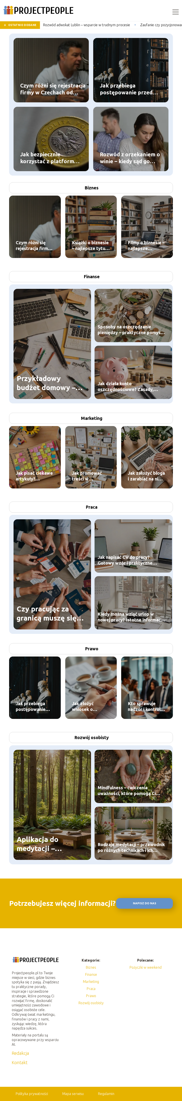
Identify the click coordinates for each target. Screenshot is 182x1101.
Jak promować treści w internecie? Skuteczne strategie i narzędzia (87, 476)
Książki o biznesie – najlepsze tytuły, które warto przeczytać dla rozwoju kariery (91, 245)
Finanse (92, 276)
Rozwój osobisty (91, 737)
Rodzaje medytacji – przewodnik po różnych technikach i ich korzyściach (131, 847)
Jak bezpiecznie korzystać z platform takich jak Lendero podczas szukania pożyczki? (47, 158)
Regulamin (106, 1094)
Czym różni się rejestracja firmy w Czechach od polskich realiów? (53, 89)
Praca (91, 507)
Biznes (92, 187)
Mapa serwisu (73, 1094)
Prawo (91, 648)
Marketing (91, 418)
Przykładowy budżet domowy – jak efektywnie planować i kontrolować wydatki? (46, 383)
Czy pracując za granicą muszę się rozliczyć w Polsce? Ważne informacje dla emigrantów (49, 614)
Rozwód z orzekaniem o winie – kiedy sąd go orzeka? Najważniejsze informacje (130, 158)
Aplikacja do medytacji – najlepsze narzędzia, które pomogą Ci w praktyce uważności (50, 844)
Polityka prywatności (32, 1094)
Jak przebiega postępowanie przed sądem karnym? (126, 89)
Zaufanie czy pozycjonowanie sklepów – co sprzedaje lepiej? (125, 25)
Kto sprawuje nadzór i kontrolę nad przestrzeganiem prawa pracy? (146, 706)
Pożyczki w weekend (145, 967)
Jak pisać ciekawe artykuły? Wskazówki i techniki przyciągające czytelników (34, 476)
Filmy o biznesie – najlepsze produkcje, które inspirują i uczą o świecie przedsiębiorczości (147, 245)
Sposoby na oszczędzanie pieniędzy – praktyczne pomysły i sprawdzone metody (131, 329)
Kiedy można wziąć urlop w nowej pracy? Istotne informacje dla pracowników (131, 617)
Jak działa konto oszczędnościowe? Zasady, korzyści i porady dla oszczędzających (126, 386)
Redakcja (20, 1053)
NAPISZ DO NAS (144, 903)
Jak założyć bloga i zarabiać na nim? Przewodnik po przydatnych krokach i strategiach (146, 476)
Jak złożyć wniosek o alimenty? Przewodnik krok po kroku (89, 706)
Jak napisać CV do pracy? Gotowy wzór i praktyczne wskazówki (125, 560)
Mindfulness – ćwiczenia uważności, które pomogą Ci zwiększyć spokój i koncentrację (131, 790)
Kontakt (20, 1062)
